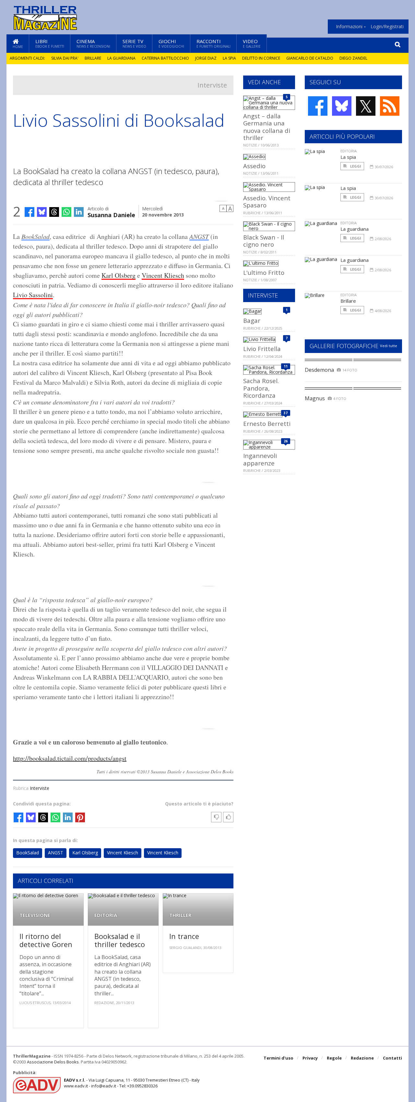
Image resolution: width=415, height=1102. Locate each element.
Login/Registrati (387, 26)
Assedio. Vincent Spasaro (266, 201)
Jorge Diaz (206, 58)
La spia (229, 58)
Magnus (315, 398)
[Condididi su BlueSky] (41, 211)
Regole (334, 1058)
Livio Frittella (262, 349)
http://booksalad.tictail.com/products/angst (69, 758)
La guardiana (121, 58)
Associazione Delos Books (53, 1062)
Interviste (212, 85)
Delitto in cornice (261, 58)
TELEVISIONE (34, 915)
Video (252, 43)
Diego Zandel (353, 58)
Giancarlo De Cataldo (309, 58)
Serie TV (134, 43)
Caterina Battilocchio (165, 58)
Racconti (213, 43)
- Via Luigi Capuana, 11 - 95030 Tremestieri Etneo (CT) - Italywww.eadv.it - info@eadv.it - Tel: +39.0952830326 (132, 1083)
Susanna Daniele (111, 214)
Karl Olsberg (118, 275)
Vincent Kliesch (163, 275)
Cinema (93, 43)
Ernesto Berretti (266, 423)
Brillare (93, 58)
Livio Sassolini (33, 294)
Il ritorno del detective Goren (45, 940)
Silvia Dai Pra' (64, 58)
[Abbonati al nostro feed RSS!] (390, 106)
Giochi (171, 43)
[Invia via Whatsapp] (66, 211)
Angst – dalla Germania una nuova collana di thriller (266, 127)
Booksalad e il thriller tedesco (119, 940)
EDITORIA (105, 915)
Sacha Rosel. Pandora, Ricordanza (261, 388)
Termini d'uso (278, 1058)
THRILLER (180, 915)
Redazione (362, 1058)
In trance (184, 936)
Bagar (251, 320)
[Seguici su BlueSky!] (342, 106)
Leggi (355, 166)
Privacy (310, 1058)
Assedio (254, 166)
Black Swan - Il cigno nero (263, 240)
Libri (49, 43)
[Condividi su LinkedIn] (78, 211)
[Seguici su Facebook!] (318, 106)
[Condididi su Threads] (54, 211)
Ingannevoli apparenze (260, 459)
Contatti (392, 1058)
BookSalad (35, 236)
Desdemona (319, 369)
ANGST (199, 236)
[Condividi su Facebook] (29, 211)
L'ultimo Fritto (263, 272)
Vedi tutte (388, 345)
